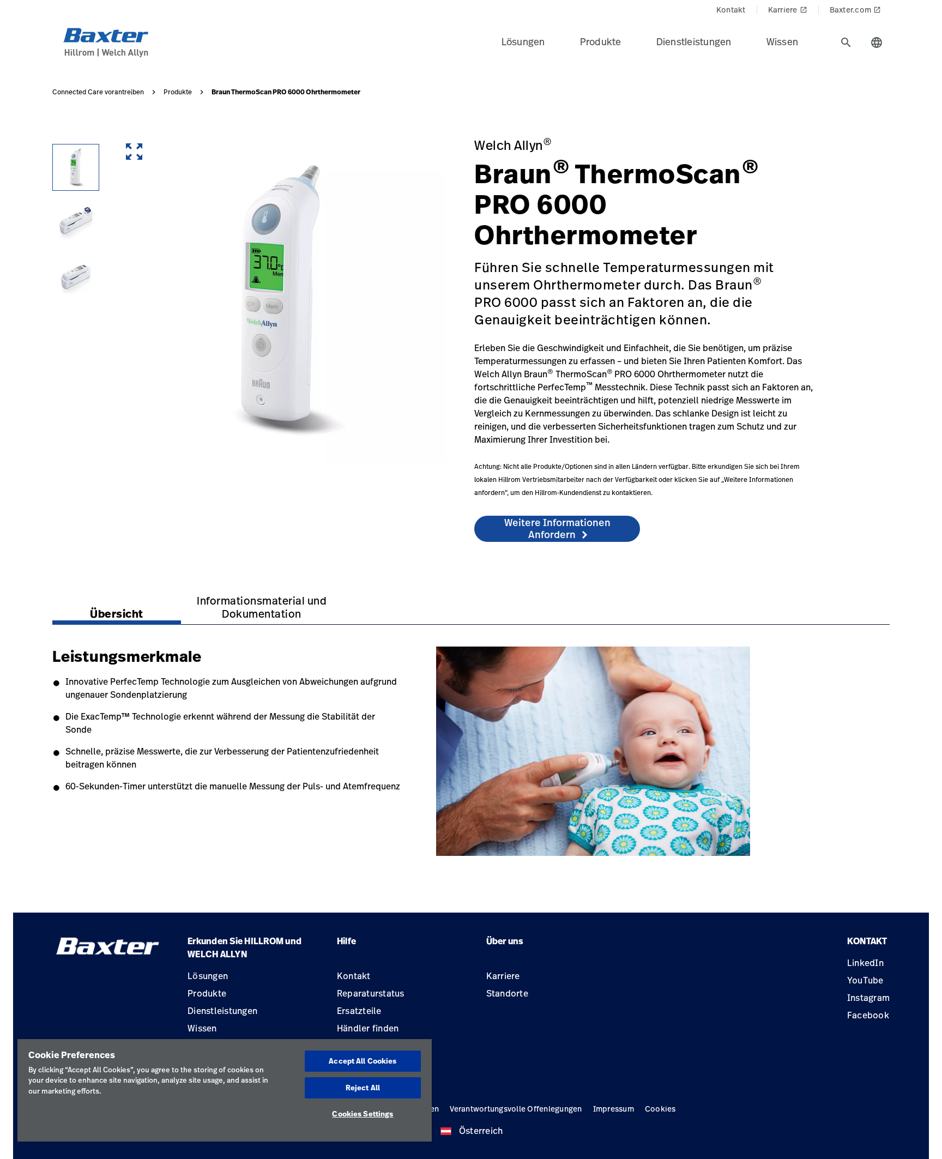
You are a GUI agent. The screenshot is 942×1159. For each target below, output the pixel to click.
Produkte (178, 92)
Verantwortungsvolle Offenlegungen (516, 1108)
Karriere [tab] (787, 9)
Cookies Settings (362, 1114)
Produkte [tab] (600, 41)
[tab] (846, 42)
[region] (224, 1090)
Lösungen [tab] (523, 41)
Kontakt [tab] (731, 9)
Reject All (363, 1087)
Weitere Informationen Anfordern (557, 528)
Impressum (613, 1108)
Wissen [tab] (782, 41)
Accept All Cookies (362, 1061)
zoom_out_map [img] (134, 151)
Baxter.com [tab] (855, 9)
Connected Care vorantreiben (98, 92)
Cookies (660, 1108)
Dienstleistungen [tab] (694, 41)
